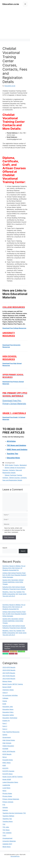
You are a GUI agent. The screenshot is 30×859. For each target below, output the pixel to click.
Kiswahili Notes (7, 760)
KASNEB (11, 653)
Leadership (6, 785)
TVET (4, 835)
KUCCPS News (7, 774)
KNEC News (6, 762)
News (4, 791)
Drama (4, 701)
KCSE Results (6, 754)
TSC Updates (7, 833)
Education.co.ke (10, 4)
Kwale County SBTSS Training (12, 776)
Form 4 (4, 729)
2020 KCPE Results (8, 667)
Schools (5, 807)
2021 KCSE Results (8, 676)
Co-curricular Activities (10, 695)
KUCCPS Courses (8, 771)
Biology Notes (7, 681)
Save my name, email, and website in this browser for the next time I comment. (14, 530)
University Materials (9, 841)
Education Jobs (7, 706)
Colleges (5, 698)
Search (4, 548)
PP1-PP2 (5, 653)
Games (4, 734)
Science (5, 810)
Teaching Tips (7, 819)
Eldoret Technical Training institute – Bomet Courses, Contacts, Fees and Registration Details (14, 477)
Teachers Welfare (8, 816)
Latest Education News (10, 782)
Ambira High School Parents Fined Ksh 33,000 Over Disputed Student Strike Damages (14, 575)
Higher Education (8, 746)
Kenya (4, 757)
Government (6, 737)
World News (6, 847)
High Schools (6, 743)
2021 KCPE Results (8, 673)
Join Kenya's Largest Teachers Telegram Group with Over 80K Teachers (14, 646)
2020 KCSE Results (8, 670)
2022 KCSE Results (8, 678)
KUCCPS (5, 768)
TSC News (6, 830)
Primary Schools (7, 802)
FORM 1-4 (5, 651)
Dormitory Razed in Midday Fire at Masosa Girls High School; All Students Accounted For (13, 568)
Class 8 (4, 692)
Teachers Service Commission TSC (14, 813)
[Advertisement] (15, 24)
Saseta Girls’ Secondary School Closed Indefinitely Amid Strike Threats (12, 582)
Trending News (7, 821)
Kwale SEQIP (6, 779)
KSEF (4, 765)
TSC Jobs (5, 827)
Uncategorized (7, 838)
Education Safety (8, 715)
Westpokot (23, 465)
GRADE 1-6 (21, 651)
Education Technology (9, 718)
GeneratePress (15, 856)
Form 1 (4, 723)
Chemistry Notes (8, 690)
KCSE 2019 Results (8, 751)
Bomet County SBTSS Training (12, 684)
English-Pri (6, 720)
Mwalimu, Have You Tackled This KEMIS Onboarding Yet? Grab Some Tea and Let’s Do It (14, 594)
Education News (7, 709)
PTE (16, 653)
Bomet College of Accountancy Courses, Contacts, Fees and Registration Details (13, 470)
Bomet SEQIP (6, 687)
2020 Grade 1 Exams (12, 465)
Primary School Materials (10, 799)
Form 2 (4, 726)
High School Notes (8, 740)
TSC (3, 824)
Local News (6, 788)
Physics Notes (7, 793)
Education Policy (8, 712)
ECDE (4, 704)
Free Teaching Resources (10, 732)
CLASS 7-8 (13, 651)
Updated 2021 (7, 844)
